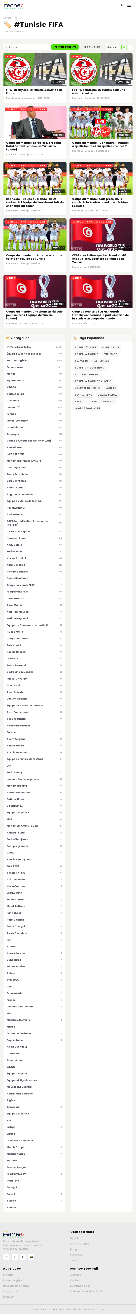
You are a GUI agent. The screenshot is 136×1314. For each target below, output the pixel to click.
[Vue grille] (124, 47)
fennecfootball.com (93, 1309)
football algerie (86, 374)
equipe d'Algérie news (89, 367)
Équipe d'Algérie (12, 1280)
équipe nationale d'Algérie (93, 381)
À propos (75, 1275)
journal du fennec (88, 388)
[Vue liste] (130, 47)
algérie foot (110, 347)
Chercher (112, 47)
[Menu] (129, 5)
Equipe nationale (86, 354)
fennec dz (110, 354)
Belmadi (108, 401)
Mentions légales (80, 1286)
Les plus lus (92, 47)
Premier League (79, 1243)
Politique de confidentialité (86, 1291)
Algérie (111, 388)
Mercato (8, 1275)
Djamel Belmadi (108, 394)
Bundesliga (76, 1254)
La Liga (74, 1249)
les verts (81, 361)
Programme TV (12, 1291)
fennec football (86, 401)
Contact (75, 1280)
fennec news (83, 394)
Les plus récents (65, 47)
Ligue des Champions (16, 1286)
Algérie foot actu (87, 408)
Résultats (8, 1297)
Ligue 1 (74, 1238)
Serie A (74, 1260)
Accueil (7, 17)
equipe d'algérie (86, 347)
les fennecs (101, 361)
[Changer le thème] (121, 5)
